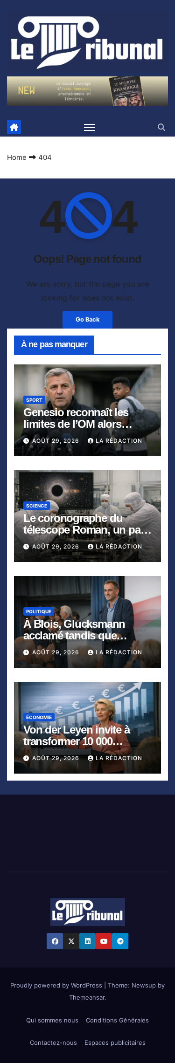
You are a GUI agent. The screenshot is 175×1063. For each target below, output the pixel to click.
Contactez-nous (53, 1042)
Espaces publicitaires (115, 1042)
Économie (39, 717)
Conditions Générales (117, 1020)
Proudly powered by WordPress (57, 985)
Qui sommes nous (52, 1020)
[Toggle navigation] (89, 127)
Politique (38, 611)
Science (36, 505)
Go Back (87, 319)
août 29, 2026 (56, 440)
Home (17, 157)
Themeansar (87, 997)
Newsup (144, 985)
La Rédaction (119, 440)
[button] (161, 127)
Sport (34, 400)
